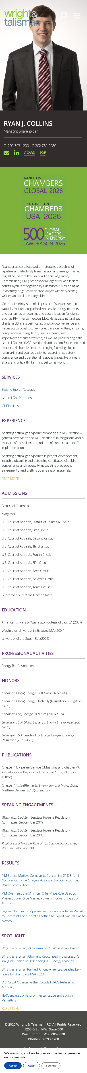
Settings (51, 1065)
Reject (31, 1065)
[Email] (6, 153)
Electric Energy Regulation (19, 389)
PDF (43, 152)
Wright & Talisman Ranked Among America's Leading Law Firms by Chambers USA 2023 (41, 971)
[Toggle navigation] (77, 16)
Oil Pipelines (10, 405)
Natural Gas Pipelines (17, 397)
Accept (13, 1065)
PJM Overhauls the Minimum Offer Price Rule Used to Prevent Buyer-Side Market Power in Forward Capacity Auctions (40, 898)
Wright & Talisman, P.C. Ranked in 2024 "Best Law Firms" (40, 948)
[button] (10, 478)
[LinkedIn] (16, 153)
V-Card (29, 152)
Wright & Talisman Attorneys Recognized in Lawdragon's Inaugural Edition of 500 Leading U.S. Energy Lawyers (40, 958)
